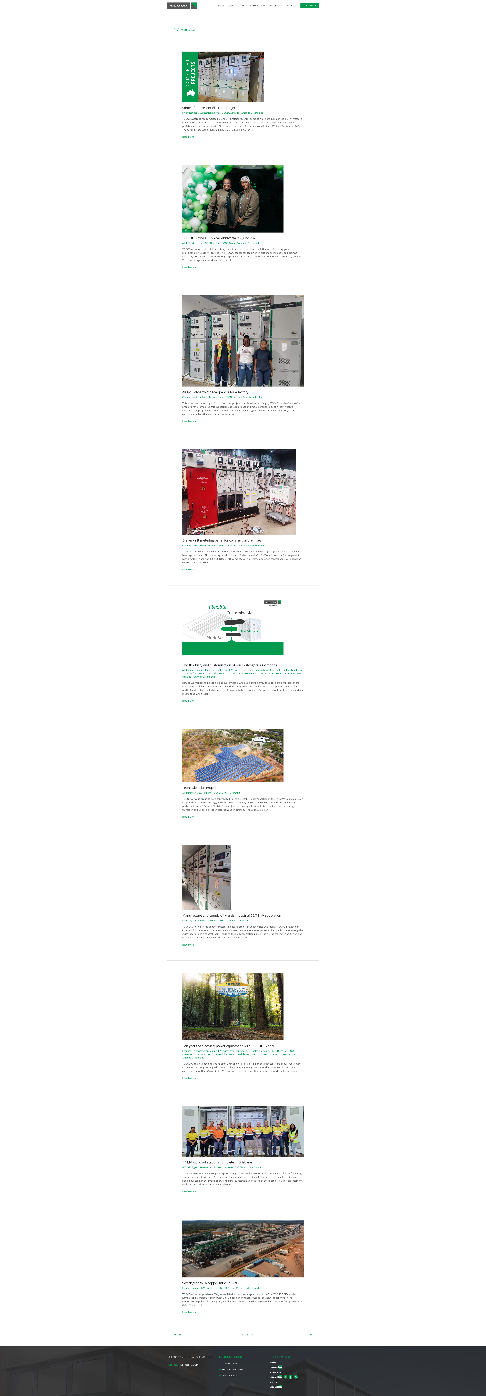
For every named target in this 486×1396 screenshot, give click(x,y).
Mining (200, 669)
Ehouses (190, 669)
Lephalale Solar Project (199, 787)
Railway (264, 669)
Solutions (256, 5)
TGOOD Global (228, 243)
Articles (291, 5)
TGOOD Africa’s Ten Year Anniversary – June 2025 (220, 238)
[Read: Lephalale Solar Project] (233, 755)
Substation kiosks (209, 112)
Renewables (275, 669)
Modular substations (216, 669)
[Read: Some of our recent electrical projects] (223, 76)
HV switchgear (200, 1050)
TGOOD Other (267, 673)
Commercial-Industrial (194, 397)
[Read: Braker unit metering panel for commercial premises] (239, 491)
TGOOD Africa (211, 243)
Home (221, 5)
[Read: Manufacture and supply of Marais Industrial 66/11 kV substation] (206, 877)
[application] (245, 5)
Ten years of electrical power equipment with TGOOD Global (228, 1046)
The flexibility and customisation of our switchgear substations (229, 665)
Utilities (186, 676)
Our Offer (274, 5)
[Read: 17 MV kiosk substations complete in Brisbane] (243, 1131)
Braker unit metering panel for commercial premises (221, 540)
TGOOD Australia (229, 112)
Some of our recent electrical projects (210, 107)
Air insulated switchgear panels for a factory (215, 392)
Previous (175, 1334)
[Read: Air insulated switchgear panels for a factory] (243, 340)
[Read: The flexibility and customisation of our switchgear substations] (233, 628)
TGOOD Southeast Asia (288, 673)
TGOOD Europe (201, 1054)
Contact (172, 1364)
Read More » (189, 136)
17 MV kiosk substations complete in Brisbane (217, 1162)
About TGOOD (236, 5)
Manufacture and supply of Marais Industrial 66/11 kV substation (231, 915)
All (183, 243)
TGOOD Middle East (247, 673)
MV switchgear (190, 112)
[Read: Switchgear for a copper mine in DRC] (243, 1248)
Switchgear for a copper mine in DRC (210, 1283)
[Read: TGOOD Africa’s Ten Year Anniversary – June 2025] (233, 198)
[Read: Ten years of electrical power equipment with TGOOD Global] (233, 1006)
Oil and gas (253, 669)
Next (312, 1334)
